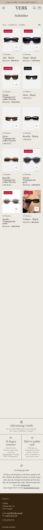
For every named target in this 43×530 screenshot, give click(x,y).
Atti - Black (8, 58)
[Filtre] (39, 24)
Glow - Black (29, 95)
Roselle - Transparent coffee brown (9, 180)
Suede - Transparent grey (29, 180)
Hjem (4, 25)
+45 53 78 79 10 (11, 515)
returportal (6, 454)
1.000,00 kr (27, 98)
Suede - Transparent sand (8, 221)
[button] (34, 8)
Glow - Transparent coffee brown (9, 138)
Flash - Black (29, 58)
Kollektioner (12, 25)
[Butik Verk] (21, 7)
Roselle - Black (30, 136)
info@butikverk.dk (14, 513)
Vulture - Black (30, 219)
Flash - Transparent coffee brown (9, 97)
